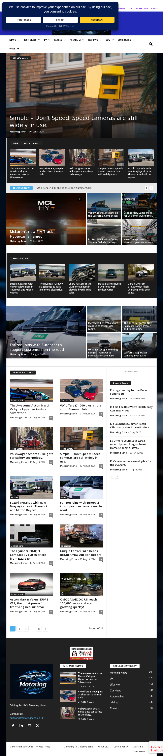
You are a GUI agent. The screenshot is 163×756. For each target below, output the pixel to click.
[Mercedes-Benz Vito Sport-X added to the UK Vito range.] (104, 319)
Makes (58, 39)
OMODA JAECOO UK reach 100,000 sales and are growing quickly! (78, 603)
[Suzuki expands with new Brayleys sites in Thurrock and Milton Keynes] (81, 95)
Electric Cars (67, 400)
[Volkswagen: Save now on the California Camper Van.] (104, 206)
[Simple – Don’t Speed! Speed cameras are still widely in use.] (111, 157)
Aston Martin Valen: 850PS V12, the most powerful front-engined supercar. (79, 188)
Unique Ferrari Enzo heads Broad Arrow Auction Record (80, 553)
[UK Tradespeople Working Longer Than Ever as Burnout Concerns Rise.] (104, 345)
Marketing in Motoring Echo (78, 746)
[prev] (146, 188)
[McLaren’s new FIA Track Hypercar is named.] (46, 219)
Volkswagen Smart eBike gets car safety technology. (81, 171)
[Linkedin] (141, 3)
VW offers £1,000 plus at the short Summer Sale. (51, 171)
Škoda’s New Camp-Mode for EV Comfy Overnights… (138, 214)
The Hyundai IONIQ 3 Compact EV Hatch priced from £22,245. (28, 554)
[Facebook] (135, 3)
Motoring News (118, 672)
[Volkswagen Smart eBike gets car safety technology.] (82, 157)
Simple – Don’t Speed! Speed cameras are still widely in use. (110, 171)
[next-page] (117, 476)
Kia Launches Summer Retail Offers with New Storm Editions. (130, 425)
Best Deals (30, 39)
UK (112, 678)
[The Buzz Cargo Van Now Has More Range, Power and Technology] (139, 319)
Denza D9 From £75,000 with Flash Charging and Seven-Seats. (139, 288)
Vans (154, 8)
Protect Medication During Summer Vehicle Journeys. (103, 241)
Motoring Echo (17, 131)
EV (45, 39)
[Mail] (147, 3)
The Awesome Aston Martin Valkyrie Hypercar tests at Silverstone (22, 173)
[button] (150, 44)
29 (39, 628)
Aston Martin (17, 400)
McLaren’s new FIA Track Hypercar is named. (31, 234)
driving (113, 702)
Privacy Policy (43, 746)
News (12, 39)
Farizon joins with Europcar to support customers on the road (37, 347)
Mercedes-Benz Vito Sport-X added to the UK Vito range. (103, 326)
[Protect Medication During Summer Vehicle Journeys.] (104, 232)
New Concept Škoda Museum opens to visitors (138, 241)
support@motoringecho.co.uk (27, 717)
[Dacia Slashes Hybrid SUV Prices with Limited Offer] (111, 272)
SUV (130, 8)
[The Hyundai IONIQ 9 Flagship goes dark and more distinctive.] (52, 272)
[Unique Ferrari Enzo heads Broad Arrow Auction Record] (81, 535)
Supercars (142, 8)
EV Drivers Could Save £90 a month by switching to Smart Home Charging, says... (128, 444)
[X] (153, 3)
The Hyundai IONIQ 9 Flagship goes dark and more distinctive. (51, 286)
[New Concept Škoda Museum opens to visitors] (139, 232)
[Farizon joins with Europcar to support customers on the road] (46, 332)
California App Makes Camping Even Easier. (135, 354)
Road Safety (17, 448)
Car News (115, 690)
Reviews (120, 8)
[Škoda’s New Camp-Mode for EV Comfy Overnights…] (139, 206)
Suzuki (14, 497)
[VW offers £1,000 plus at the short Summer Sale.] (52, 157)
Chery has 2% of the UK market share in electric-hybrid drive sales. (80, 288)
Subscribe (137, 746)
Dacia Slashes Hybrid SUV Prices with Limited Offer (109, 286)
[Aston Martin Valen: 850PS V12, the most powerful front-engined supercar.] (31, 584)
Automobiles (117, 696)
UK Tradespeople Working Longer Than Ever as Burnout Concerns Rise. (103, 352)
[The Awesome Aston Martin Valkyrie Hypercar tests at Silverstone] (23, 157)
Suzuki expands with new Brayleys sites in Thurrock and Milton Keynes (68, 121)
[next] (151, 188)
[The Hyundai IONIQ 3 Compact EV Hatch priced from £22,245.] (31, 535)
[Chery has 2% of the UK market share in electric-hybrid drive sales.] (82, 272)
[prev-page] (112, 476)
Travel (113, 708)
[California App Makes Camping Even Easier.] (139, 345)
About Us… (103, 746)
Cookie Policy (121, 746)
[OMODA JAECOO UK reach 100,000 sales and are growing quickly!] (81, 584)
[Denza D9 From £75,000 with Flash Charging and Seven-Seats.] (141, 272)
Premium (75, 39)
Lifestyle (115, 684)
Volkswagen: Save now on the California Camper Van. (103, 214)
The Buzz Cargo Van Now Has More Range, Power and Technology (138, 326)
